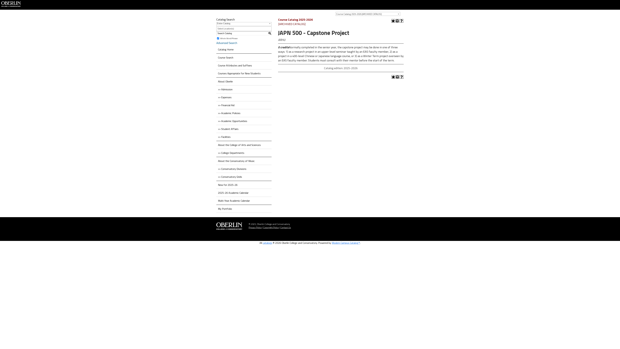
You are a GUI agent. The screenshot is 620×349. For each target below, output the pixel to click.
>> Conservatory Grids (230, 177)
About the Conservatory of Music (236, 161)
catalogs (267, 243)
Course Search (225, 57)
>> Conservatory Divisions (232, 169)
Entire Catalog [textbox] (223, 23)
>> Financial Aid (226, 105)
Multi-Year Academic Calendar (234, 201)
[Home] (11, 4)
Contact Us (285, 227)
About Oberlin (225, 81)
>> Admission (225, 89)
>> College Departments (231, 153)
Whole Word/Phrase (229, 38)
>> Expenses (225, 97)
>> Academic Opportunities (232, 121)
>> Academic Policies (229, 113)
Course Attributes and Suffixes (235, 65)
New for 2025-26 (228, 185)
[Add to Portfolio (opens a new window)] (393, 21)
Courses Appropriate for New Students (239, 73)
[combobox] (368, 14)
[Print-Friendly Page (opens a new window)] (397, 21)
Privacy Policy (255, 227)
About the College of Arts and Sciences (239, 145)
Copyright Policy (271, 227)
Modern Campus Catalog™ (346, 243)
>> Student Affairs (228, 129)
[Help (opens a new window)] (401, 21)
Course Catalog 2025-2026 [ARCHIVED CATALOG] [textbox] (359, 14)
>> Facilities (224, 137)
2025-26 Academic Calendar (233, 193)
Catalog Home (226, 49)
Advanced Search (226, 43)
